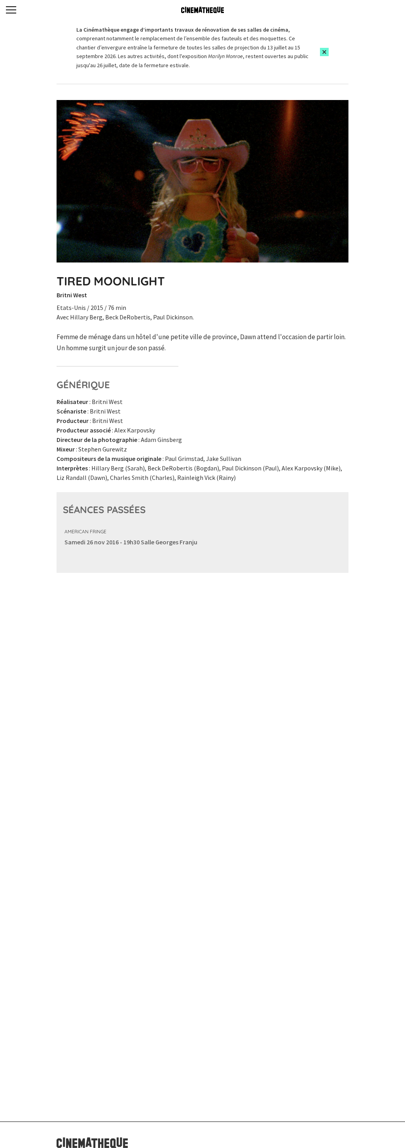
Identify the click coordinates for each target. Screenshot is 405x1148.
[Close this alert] (324, 52)
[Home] (202, 10)
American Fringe (85, 531)
